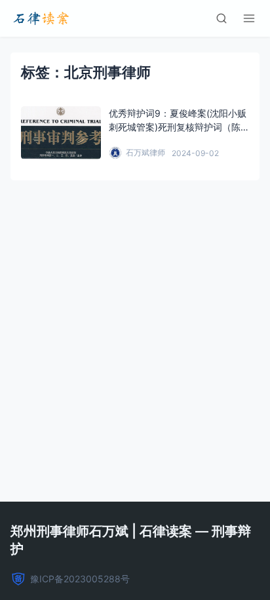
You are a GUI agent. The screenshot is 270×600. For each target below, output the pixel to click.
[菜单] (249, 18)
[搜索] (221, 18)
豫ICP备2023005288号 (80, 578)
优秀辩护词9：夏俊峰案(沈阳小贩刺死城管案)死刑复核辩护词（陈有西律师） (177, 127)
